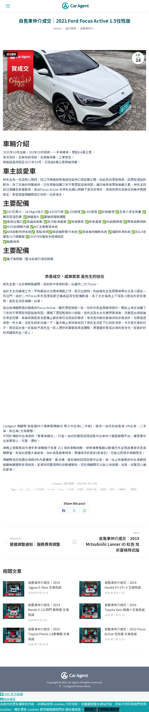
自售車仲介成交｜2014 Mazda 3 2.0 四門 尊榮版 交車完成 (48, 609)
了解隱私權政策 (108, 709)
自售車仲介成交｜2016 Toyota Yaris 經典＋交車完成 (125, 607)
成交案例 (11, 54)
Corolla (51, 489)
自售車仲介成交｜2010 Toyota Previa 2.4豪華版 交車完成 (48, 634)
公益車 (80, 489)
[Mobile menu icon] (8, 6)
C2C (29, 489)
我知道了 (90, 709)
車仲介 (113, 489)
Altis (21, 489)
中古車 (71, 489)
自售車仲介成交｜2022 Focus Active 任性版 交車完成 (125, 631)
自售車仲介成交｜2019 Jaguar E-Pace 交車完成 (44, 585)
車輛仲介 (123, 489)
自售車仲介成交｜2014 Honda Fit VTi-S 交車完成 (123, 585)
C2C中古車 (39, 489)
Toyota (61, 489)
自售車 (103, 489)
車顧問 (134, 489)
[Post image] (13, 589)
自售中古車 (92, 489)
